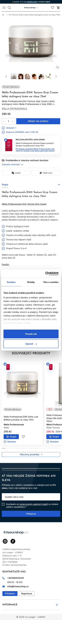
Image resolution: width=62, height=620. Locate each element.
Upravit (29, 343)
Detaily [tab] (31, 282)
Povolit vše (31, 334)
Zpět (4, 15)
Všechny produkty (29, 454)
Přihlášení (10, 593)
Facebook (13, 541)
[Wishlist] (52, 7)
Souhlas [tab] (11, 282)
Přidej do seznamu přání (57, 67)
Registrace (26, 593)
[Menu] (4, 7)
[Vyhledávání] (9, 7)
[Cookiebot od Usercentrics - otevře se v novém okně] (45, 274)
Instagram (5, 541)
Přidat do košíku (38, 121)
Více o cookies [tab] (51, 282)
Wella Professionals (14, 108)
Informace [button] (9, 605)
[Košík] (58, 7)
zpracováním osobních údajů (33, 504)
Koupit (13, 436)
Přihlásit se (31, 513)
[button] (31, 184)
